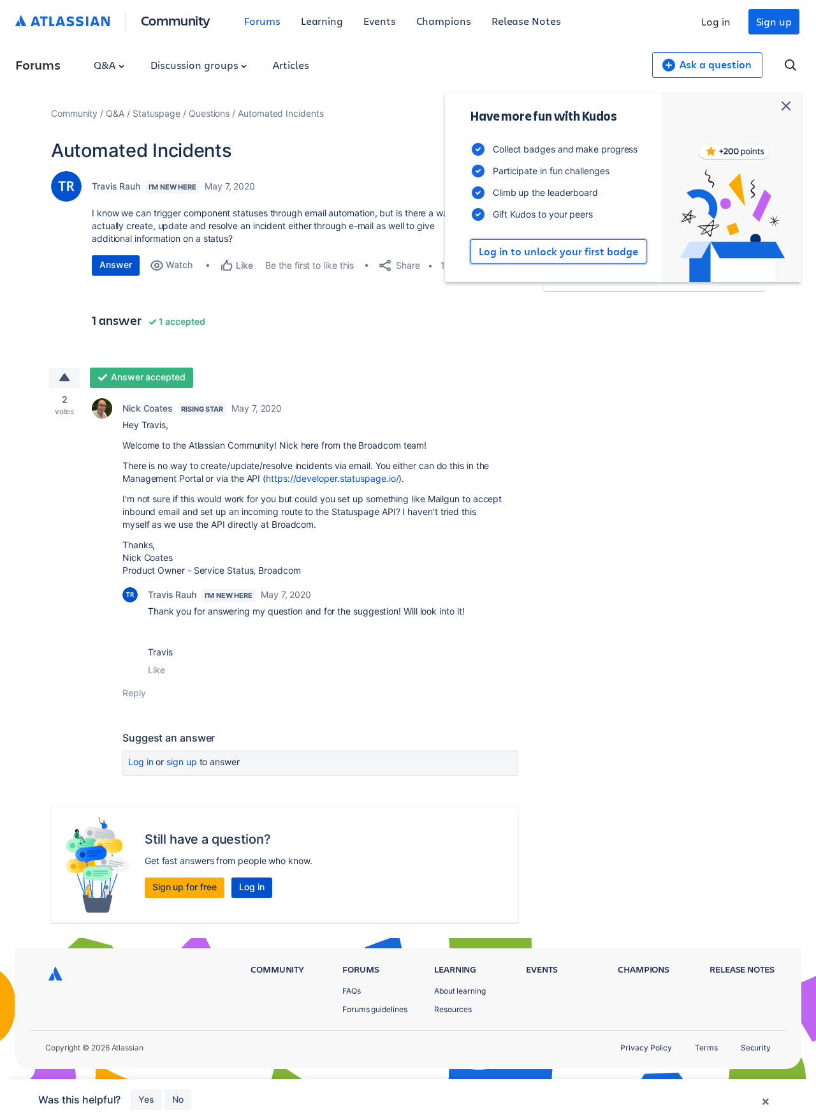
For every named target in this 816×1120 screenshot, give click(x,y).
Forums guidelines (374, 1009)
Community (175, 20)
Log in (716, 21)
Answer (115, 264)
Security (756, 1047)
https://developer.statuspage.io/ (332, 478)
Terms (706, 1047)
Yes (146, 1099)
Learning (322, 20)
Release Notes (526, 20)
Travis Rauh (116, 186)
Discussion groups (195, 64)
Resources (453, 1009)
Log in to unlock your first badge (558, 251)
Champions (443, 20)
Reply (134, 692)
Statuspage (156, 113)
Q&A (106, 64)
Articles (291, 64)
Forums (262, 20)
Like (156, 669)
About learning (460, 991)
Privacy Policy (646, 1047)
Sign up (774, 21)
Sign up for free (184, 886)
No (178, 1099)
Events (379, 20)
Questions (209, 113)
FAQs (351, 991)
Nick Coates (147, 408)
